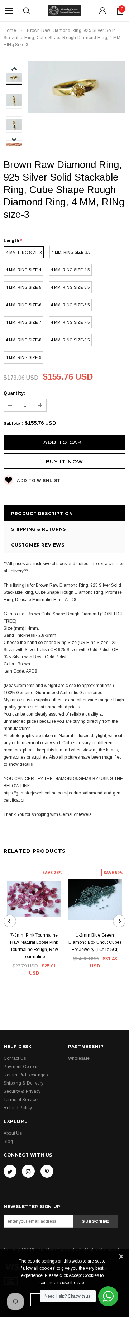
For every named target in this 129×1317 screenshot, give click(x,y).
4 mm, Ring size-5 (23, 287)
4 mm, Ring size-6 (23, 305)
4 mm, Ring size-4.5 (70, 270)
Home (10, 30)
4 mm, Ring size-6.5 (70, 305)
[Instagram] (28, 1171)
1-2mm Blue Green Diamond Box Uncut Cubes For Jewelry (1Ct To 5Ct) (94, 942)
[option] (76, 88)
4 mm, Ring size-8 (23, 340)
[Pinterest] (46, 1171)
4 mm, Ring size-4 (23, 270)
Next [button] (14, 139)
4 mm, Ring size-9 (23, 357)
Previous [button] (14, 69)
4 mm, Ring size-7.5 (70, 322)
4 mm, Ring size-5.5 (70, 287)
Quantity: (14, 393)
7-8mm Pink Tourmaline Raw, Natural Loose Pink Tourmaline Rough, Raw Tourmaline (34, 946)
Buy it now (64, 461)
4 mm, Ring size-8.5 (70, 340)
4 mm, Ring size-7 (23, 322)
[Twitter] (10, 1171)
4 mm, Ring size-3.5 (71, 252)
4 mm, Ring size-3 (24, 252)
